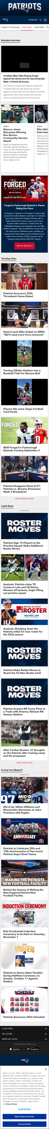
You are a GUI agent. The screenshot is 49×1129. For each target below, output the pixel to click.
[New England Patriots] (24, 1061)
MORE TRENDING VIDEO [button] (24, 499)
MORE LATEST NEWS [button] (24, 763)
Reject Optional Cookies (24, 1116)
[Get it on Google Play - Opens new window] (33, 1050)
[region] (24, 1098)
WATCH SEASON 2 (25, 246)
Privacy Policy (31, 1104)
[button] (24, 65)
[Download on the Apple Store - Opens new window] (15, 1049)
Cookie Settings (24, 1109)
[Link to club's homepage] (5, 19)
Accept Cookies (24, 1124)
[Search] (41, 20)
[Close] (46, 1072)
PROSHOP (33, 20)
